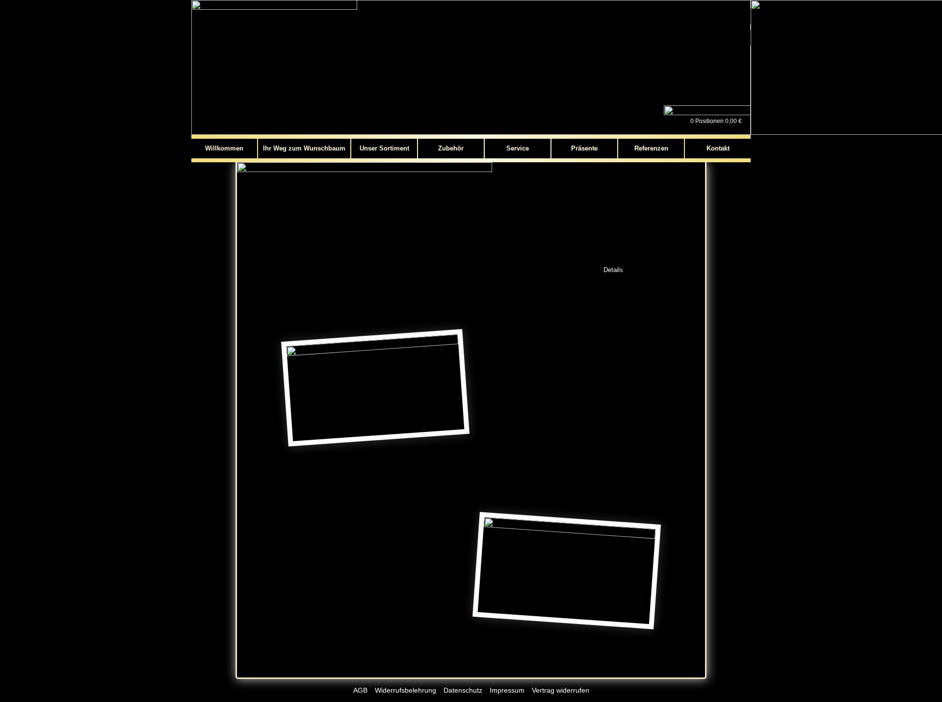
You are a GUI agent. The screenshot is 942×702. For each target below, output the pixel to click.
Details (613, 270)
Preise (681, 270)
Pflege (648, 270)
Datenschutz (463, 690)
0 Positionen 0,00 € (716, 121)
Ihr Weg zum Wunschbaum (304, 148)
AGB (360, 690)
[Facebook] (742, 16)
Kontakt (718, 148)
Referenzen (651, 148)
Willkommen (224, 148)
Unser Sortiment (384, 148)
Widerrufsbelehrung (405, 690)
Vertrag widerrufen (560, 690)
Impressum (507, 690)
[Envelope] (742, 38)
